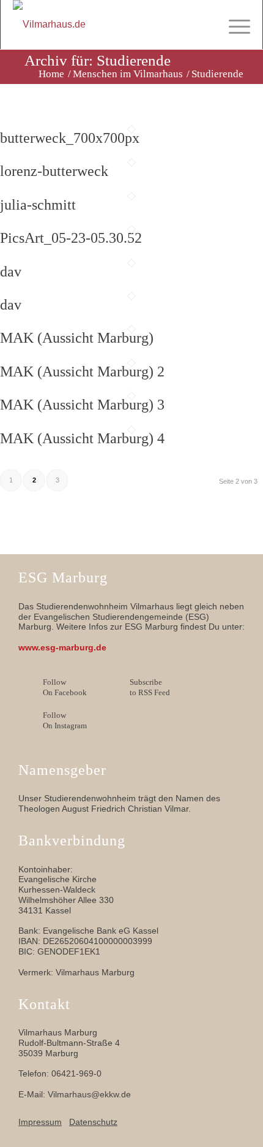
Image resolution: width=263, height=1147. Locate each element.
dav (10, 272)
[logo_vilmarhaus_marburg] (107, 24)
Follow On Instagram (65, 720)
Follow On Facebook (65, 687)
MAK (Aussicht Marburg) (77, 338)
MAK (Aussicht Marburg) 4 (82, 438)
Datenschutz (93, 1122)
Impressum (40, 1122)
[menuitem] (233, 24)
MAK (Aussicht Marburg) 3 (82, 405)
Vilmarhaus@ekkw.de (89, 1094)
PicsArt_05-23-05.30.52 (71, 238)
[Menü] (233, 24)
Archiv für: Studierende (97, 60)
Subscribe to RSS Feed (150, 687)
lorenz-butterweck (54, 171)
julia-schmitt (38, 205)
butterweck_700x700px (69, 138)
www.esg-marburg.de (62, 647)
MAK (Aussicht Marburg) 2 (82, 371)
